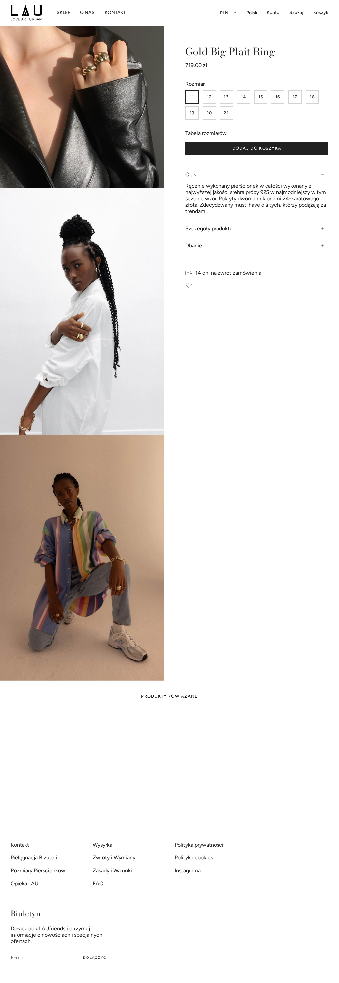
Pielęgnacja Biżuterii (35, 857)
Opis (190, 174)
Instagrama (188, 870)
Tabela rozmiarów (206, 133)
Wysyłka (102, 845)
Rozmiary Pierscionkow (38, 870)
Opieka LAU (24, 883)
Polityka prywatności (199, 845)
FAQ (98, 883)
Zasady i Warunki (112, 870)
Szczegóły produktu (209, 228)
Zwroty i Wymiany (114, 857)
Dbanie (193, 245)
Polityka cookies (194, 857)
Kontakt (20, 845)
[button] (63, 13)
